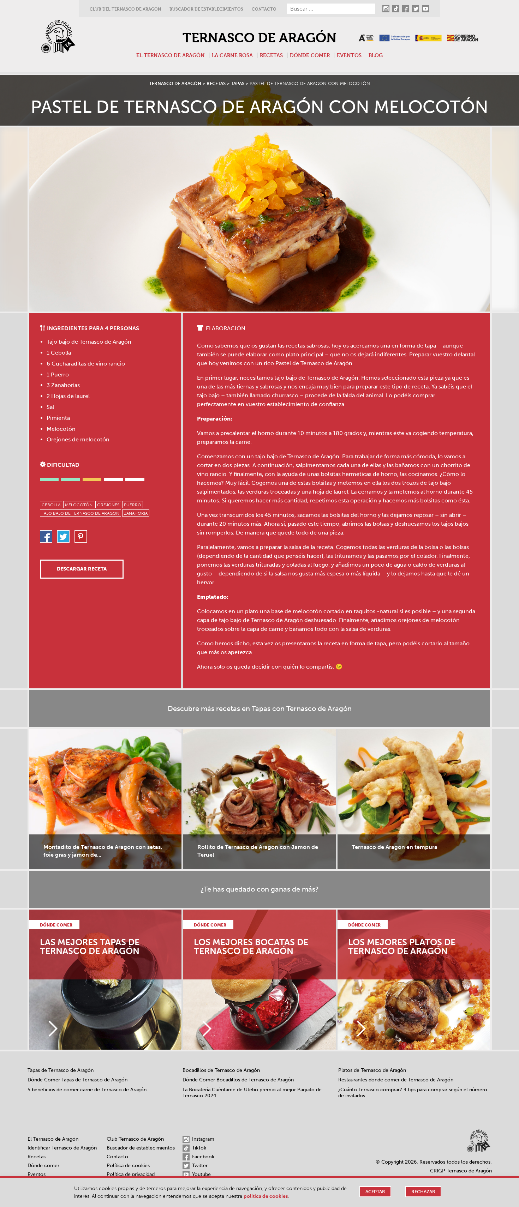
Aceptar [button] (375, 1191)
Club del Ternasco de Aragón (125, 9)
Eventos (349, 55)
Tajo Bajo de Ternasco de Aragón (80, 513)
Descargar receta (82, 569)
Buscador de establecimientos (206, 9)
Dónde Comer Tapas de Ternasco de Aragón (77, 1080)
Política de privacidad (131, 1174)
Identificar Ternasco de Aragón (62, 1148)
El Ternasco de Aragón (170, 55)
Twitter (199, 1166)
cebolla (51, 504)
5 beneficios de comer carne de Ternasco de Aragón (87, 1090)
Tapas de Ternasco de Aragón (61, 1070)
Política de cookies (128, 1166)
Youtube (201, 1174)
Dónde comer (310, 55)
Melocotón (79, 504)
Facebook (202, 1157)
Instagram (202, 1139)
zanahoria (136, 513)
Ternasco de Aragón (259, 38)
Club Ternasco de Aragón (135, 1139)
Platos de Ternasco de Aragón (372, 1070)
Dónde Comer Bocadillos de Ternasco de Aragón (238, 1080)
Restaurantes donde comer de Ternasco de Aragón (395, 1080)
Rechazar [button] (423, 1191)
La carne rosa (232, 55)
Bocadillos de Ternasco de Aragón (221, 1070)
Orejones (108, 504)
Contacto (264, 9)
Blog (376, 55)
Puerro (132, 504)
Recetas (271, 55)
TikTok (198, 1148)
